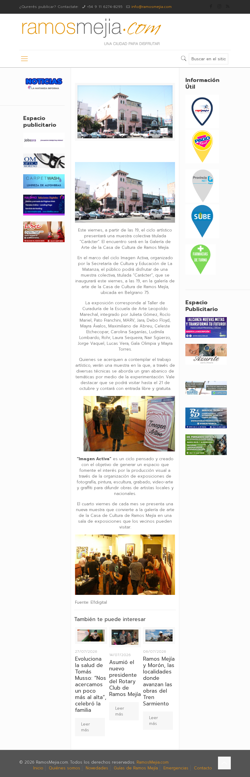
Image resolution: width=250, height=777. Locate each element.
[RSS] (227, 6)
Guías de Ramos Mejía (136, 768)
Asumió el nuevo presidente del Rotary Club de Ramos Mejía (125, 678)
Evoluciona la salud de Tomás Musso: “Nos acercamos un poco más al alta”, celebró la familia (90, 684)
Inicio (38, 768)
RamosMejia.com (153, 762)
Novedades (97, 768)
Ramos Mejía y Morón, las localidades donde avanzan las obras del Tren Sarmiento (159, 681)
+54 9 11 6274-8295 (105, 6)
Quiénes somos (64, 768)
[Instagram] (219, 6)
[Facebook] (211, 6)
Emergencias (175, 768)
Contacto (203, 768)
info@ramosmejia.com (151, 6)
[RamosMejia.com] (90, 32)
